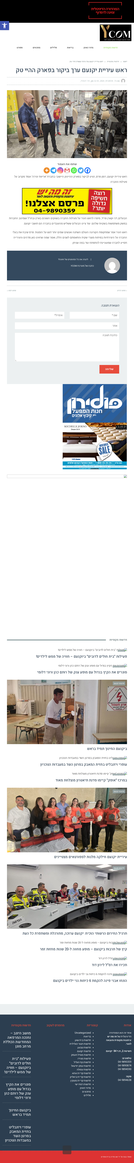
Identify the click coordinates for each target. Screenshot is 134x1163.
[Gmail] (67, 170)
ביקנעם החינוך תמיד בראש (107, 748)
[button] (4, 25)
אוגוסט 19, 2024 (106, 81)
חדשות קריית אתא (81, 1073)
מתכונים (86, 1091)
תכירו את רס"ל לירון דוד (109, 964)
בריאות (87, 1036)
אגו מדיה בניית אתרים (109, 1157)
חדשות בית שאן (83, 1040)
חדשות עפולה (84, 1069)
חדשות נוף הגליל (82, 1062)
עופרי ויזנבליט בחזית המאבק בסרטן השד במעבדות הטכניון (83, 764)
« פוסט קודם (122, 290)
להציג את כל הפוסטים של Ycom (73, 259)
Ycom (117, 81)
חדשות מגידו (84, 1058)
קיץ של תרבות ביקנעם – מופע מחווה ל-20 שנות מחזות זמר (83, 949)
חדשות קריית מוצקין (80, 1080)
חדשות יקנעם (84, 1051)
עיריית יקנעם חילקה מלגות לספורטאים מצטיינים (90, 856)
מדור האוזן (85, 1088)
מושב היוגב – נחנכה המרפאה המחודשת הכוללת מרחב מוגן (17, 1039)
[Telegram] (53, 170)
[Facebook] (87, 170)
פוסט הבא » (11, 290)
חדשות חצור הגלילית (80, 1043)
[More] (47, 170)
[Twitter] (81, 170)
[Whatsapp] (74, 170)
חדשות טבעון (84, 1047)
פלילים (87, 1095)
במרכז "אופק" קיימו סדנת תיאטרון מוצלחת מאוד (91, 780)
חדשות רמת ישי (83, 1084)
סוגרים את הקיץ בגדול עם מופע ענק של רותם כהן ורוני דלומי (82, 672)
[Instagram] (60, 170)
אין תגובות (85, 81)
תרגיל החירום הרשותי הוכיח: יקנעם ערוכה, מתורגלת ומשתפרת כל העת (75, 933)
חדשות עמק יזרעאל (81, 1065)
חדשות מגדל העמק (81, 1054)
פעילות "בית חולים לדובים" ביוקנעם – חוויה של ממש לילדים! (81, 656)
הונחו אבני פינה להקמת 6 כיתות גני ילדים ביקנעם (90, 980)
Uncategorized (83, 1032)
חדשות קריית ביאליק (80, 1076)
